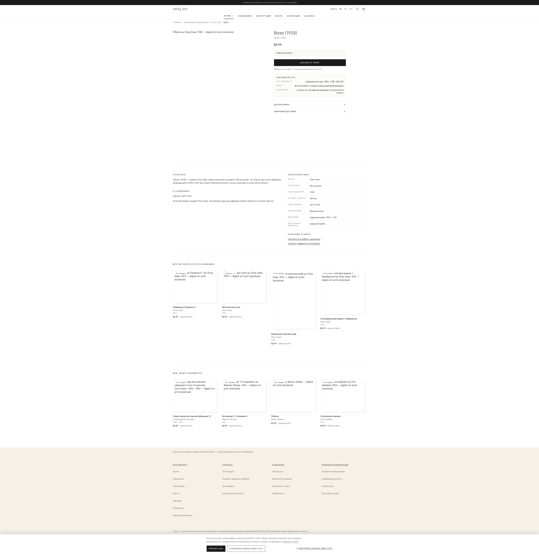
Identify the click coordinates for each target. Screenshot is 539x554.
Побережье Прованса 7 (184, 307)
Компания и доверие (282, 479)
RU (340, 9)
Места (176, 493)
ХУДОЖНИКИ (245, 16)
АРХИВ (229, 16)
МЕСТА (279, 16)
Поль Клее (280, 38)
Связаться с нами (281, 486)
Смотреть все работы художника (304, 239)
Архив (176, 471)
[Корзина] (363, 9)
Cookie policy (328, 486)
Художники (178, 479)
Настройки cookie (330, 493)
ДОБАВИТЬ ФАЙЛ (309, 63)
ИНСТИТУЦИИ (263, 16)
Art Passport (228, 471)
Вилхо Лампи (277, 419)
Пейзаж (275, 416)
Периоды (177, 500)
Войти (334, 9)
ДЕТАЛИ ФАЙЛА (281, 105)
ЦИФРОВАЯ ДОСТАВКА (285, 111)
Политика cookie (290, 541)
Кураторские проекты (233, 493)
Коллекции (178, 508)
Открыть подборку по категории (304, 243)
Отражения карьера (330, 416)
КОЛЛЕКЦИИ (293, 16)
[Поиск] (357, 9)
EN (345, 9)
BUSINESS (310, 16)
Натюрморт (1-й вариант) (234, 416)
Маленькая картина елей (283, 334)
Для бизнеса (228, 486)
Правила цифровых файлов (235, 479)
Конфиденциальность (332, 479)
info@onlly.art (278, 493)
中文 (351, 9)
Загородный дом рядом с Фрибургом (338, 318)
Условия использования (333, 471)
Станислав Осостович (183, 419)
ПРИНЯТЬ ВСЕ (216, 549)
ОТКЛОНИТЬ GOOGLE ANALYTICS (246, 549)
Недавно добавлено (182, 515)
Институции (178, 486)
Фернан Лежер (229, 419)
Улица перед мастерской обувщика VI (192, 416)
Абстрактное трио (231, 307)
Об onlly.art (277, 471)
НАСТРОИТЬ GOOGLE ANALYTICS (315, 548)
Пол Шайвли (326, 419)
